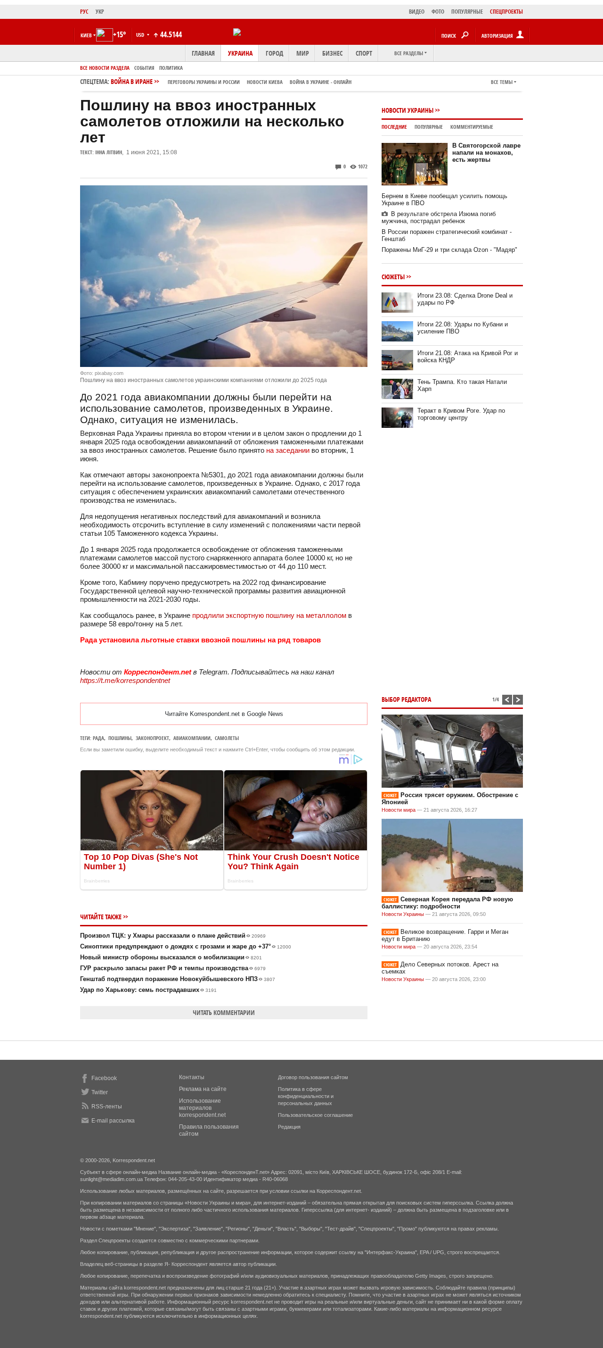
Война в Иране (231, 81)
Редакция (289, 1127)
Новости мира (399, 810)
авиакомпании (192, 737)
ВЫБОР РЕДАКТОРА (406, 699)
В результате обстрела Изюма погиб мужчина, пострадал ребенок (439, 217)
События (144, 67)
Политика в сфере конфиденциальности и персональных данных (306, 1096)
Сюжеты (393, 276)
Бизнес (332, 53)
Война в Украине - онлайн (320, 81)
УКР (100, 12)
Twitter (99, 1092)
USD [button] (141, 34)
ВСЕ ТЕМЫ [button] (502, 81)
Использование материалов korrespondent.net (202, 1108)
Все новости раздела (105, 67)
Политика (171, 67)
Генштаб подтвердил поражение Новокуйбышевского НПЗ (177, 978)
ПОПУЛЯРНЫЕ (467, 12)
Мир (302, 53)
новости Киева (265, 81)
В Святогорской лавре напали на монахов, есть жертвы (486, 152)
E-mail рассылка (113, 1120)
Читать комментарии (224, 1012)
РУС (84, 12)
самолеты (227, 737)
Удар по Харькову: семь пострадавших (148, 989)
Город (274, 53)
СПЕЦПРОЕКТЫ (506, 12)
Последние (394, 126)
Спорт (364, 53)
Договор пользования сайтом (313, 1077)
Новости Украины (407, 110)
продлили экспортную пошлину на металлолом (269, 615)
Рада (98, 737)
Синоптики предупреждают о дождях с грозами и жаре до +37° (185, 946)
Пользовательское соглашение (315, 1115)
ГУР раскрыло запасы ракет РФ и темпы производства (173, 968)
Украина (240, 53)
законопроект (152, 737)
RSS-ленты (106, 1106)
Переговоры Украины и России (204, 81)
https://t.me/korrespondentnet (125, 680)
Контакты (191, 1077)
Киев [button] (86, 35)
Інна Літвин (108, 152)
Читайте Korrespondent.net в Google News (224, 713)
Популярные (429, 126)
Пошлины (119, 737)
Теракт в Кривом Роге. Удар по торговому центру (461, 414)
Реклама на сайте (203, 1089)
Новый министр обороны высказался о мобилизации (171, 957)
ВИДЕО (416, 12)
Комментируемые (471, 126)
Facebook (104, 1078)
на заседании (288, 450)
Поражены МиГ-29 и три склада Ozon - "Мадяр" (449, 249)
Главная (203, 53)
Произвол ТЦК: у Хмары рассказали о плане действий (173, 935)
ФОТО (438, 12)
